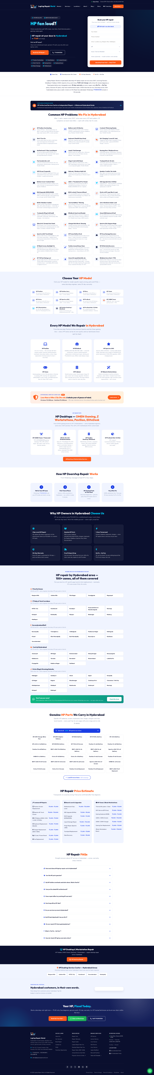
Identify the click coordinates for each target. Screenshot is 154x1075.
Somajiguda (91, 595)
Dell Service (94, 1044)
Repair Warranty (76, 1039)
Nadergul (53, 690)
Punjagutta (35, 663)
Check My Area (114, 699)
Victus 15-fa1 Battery (58, 756)
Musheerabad (73, 653)
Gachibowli (54, 608)
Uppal (89, 675)
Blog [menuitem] (92, 6)
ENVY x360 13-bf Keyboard (115, 770)
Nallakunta (35, 658)
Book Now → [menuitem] (118, 6)
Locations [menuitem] (77, 6)
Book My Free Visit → (57, 1018)
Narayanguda (111, 653)
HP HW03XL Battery (58, 744)
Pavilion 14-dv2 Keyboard (77, 769)
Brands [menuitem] (59, 6)
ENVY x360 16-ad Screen (77, 761)
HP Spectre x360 (108, 348)
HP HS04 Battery (77, 737)
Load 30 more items (78, 777)
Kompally (109, 675)
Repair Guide (75, 1042)
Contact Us (58, 1044)
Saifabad (72, 663)
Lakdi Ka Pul (110, 658)
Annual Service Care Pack (78, 1053)
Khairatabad (91, 658)
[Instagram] (71, 1066)
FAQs (57, 1047)
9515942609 (43, 1052)
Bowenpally (35, 631)
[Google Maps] (86, 1066)
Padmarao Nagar (93, 631)
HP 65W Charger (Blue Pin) (39, 738)
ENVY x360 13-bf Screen (39, 761)
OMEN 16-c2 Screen (114, 761)
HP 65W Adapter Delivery (58, 738)
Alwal (71, 675)
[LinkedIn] (82, 1066)
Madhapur (35, 619)
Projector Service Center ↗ (79, 1055)
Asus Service (94, 1047)
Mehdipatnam (36, 685)
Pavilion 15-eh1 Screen (114, 756)
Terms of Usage (98, 1072)
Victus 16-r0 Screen (58, 769)
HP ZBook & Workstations (109, 372)
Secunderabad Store (115, 1050)
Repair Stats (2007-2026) (78, 1050)
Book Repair (59, 1042)
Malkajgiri (34, 675)
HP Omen (45, 372)
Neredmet (72, 658)
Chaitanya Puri (92, 680)
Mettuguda (110, 631)
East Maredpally (74, 636)
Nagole (53, 680)
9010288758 (33, 1054)
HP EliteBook (77, 348)
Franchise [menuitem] (108, 6)
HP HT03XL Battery (96, 737)
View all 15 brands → (96, 1055)
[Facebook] (67, 1066)
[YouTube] (78, 1066)
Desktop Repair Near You (78, 1047)
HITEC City (35, 608)
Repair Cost (75, 1036)
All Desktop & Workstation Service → (77, 459)
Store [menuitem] (99, 6)
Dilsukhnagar (73, 680)
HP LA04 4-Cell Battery (39, 744)
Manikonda (72, 685)
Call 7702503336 (97, 1018)
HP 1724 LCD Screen (77, 744)
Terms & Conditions (107, 1072)
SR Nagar (53, 653)
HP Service (93, 1036)
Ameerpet (35, 653)
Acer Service (94, 1042)
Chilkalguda (72, 631)
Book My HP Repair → (39, 52)
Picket (34, 636)
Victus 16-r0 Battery (77, 756)
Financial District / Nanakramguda (93, 608)
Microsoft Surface (95, 1053)
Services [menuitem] (67, 6)
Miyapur (71, 614)
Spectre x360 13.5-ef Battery (114, 750)
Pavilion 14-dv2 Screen (96, 756)
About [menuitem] (85, 6)
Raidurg (109, 614)
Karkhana (109, 636)
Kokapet (34, 614)
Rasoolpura (91, 636)
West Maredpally (55, 636)
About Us (58, 1036)
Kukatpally (54, 614)
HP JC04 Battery (115, 737)
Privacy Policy (89, 1072)
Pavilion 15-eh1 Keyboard (95, 769)
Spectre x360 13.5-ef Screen (96, 762)
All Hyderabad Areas (116, 1053)
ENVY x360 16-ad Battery (96, 750)
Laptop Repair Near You (78, 1044)
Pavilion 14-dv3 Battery (115, 744)
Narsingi (109, 608)
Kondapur (72, 608)
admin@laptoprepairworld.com (40, 1057)
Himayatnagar (92, 653)
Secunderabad (36, 641)
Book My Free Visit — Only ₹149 (106, 62)
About (122, 1072)
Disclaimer (116, 1072)
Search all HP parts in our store (69, 730)
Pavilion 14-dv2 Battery (96, 744)
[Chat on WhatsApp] (150, 1071)
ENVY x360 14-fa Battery (77, 750)
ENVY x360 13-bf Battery (58, 749)
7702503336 (58, 52)
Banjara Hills (35, 595)
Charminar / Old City (113, 680)
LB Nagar (34, 680)
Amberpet (91, 685)
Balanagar (91, 614)
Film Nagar (72, 595)
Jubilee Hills (54, 595)
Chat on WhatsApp (78, 1018)
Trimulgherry (54, 631)
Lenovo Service (94, 1039)
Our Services (59, 1039)
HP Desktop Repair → (78, 959)
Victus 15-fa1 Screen (39, 769)
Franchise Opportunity (61, 1050)
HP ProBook (77, 372)
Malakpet (53, 685)
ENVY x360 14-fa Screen (58, 761)
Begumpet (110, 595)
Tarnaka (53, 658)
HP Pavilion (45, 348)
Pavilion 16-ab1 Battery (39, 749)
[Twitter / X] (75, 1066)
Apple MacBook (95, 1050)
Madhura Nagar (55, 663)
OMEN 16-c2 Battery (39, 756)
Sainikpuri (53, 675)
